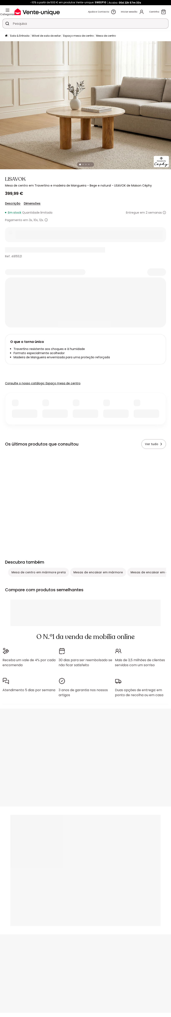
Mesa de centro (106, 35)
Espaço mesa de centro (78, 35)
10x (36, 220)
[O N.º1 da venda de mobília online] (37, 12)
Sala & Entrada (19, 35)
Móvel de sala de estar (46, 35)
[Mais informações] (164, 212)
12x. (41, 220)
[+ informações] (46, 220)
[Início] (6, 36)
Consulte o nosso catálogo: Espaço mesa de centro (42, 383)
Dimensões (32, 203)
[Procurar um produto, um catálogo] (7, 23)
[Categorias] (7, 10)
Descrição (12, 203)
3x (30, 220)
